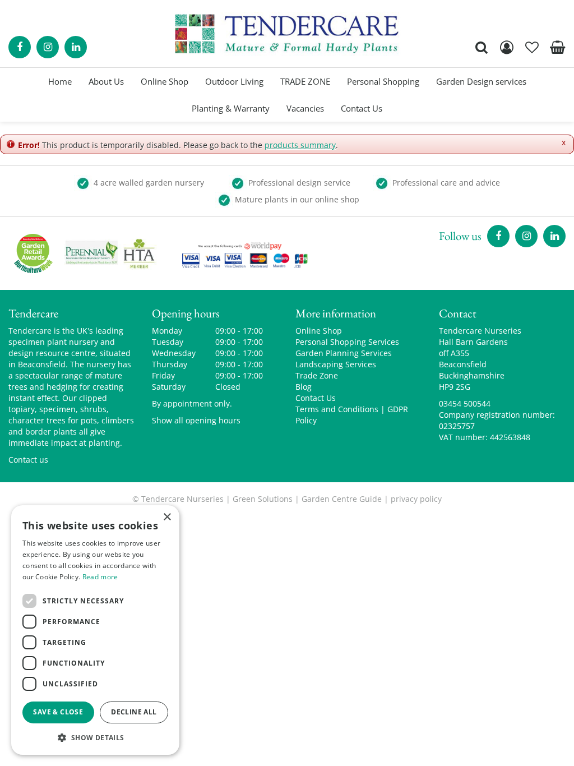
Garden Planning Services (343, 353)
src (481, 47)
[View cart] (557, 47)
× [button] (167, 517)
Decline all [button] (133, 712)
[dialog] (95, 630)
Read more (100, 577)
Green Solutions (263, 498)
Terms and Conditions (336, 409)
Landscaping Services (335, 364)
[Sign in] (506, 47)
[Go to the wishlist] (532, 47)
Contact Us (315, 398)
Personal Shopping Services (347, 341)
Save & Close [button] (58, 712)
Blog (303, 386)
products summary (300, 145)
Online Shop (318, 330)
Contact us (28, 459)
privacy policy (416, 498)
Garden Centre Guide (342, 498)
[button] (95, 737)
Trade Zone (316, 375)
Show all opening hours (196, 420)
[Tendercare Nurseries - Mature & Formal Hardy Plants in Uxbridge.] (287, 33)
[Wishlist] (532, 47)
